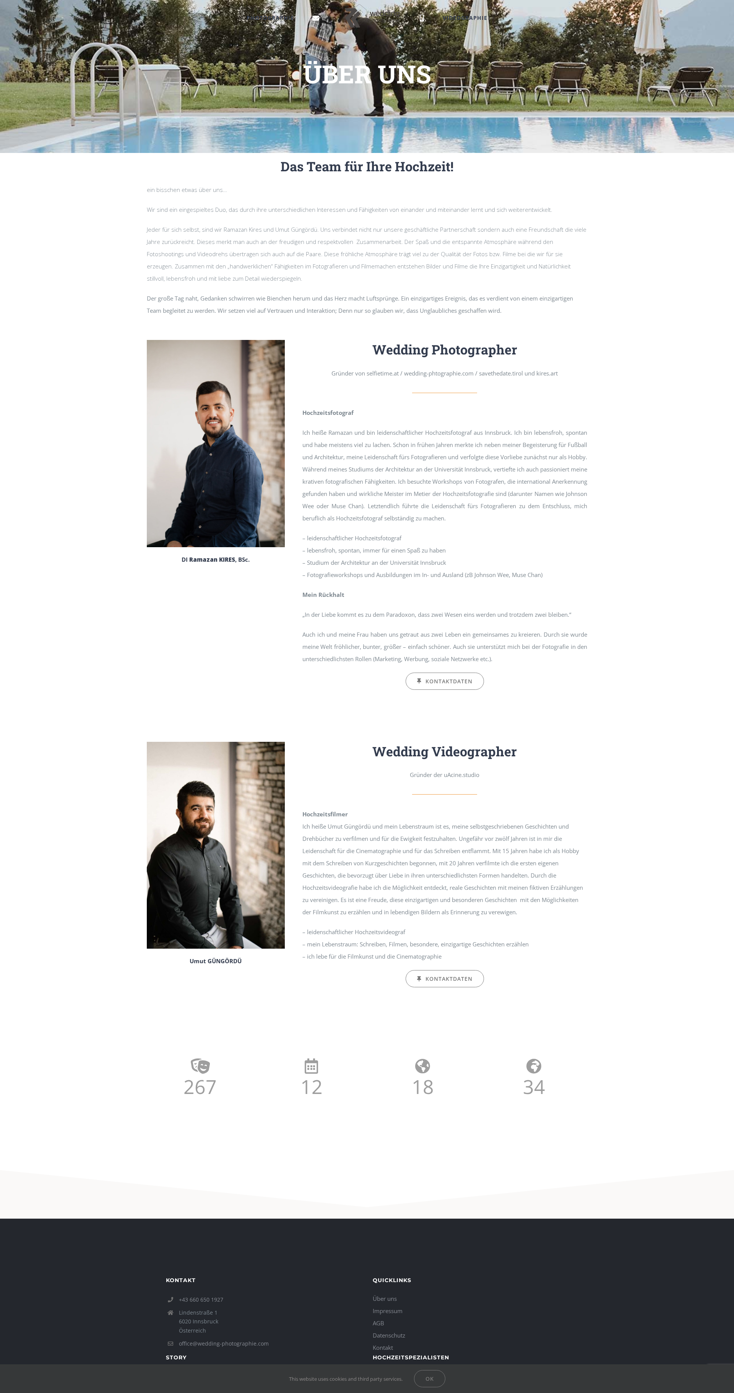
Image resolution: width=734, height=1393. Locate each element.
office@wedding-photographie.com (224, 1343)
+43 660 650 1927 (201, 1299)
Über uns (385, 1298)
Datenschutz (389, 1335)
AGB (378, 1323)
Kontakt (383, 1347)
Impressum (388, 1311)
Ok (429, 1378)
